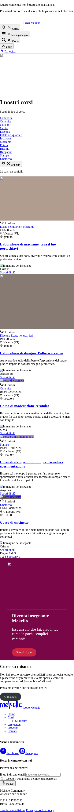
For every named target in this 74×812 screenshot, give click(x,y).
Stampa (4, 155)
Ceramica (5, 121)
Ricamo (4, 148)
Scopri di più (7, 272)
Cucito (4, 128)
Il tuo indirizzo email (12, 774)
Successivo (13, 556)
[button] (11, 164)
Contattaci (10, 696)
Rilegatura (6, 152)
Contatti (12, 731)
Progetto (13, 727)
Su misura (21, 720)
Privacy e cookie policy (40, 810)
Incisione (5, 138)
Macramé (5, 141)
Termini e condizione (12, 810)
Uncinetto (6, 158)
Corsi (11, 717)
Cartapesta (6, 118)
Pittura (4, 145)
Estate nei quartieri (11, 135)
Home (11, 714)
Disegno (5, 131)
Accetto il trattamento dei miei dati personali (31, 778)
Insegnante (14, 724)
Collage (4, 124)
